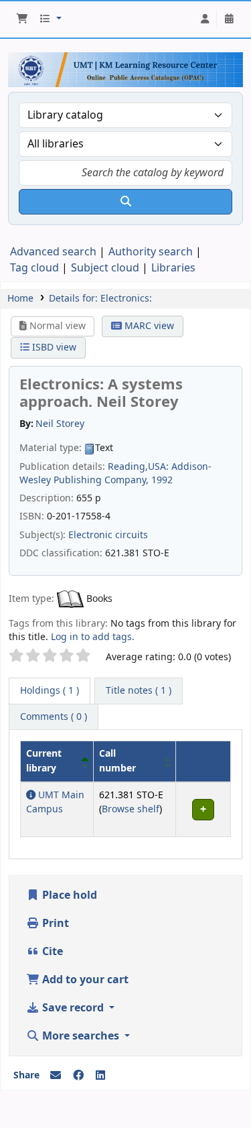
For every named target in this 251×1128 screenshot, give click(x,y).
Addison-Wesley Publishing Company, (115, 473)
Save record (72, 1008)
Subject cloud (105, 268)
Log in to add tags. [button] (93, 637)
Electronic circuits (108, 535)
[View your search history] (229, 19)
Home (20, 299)
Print (54, 924)
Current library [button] (44, 761)
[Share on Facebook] (78, 1076)
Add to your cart (84, 980)
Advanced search (53, 252)
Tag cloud (34, 268)
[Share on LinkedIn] (100, 1076)
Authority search (150, 252)
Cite (51, 952)
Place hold (68, 895)
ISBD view (52, 347)
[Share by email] (55, 1076)
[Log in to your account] (204, 19)
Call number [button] (117, 761)
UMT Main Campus (55, 802)
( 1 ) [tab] (49, 691)
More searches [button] (80, 1036)
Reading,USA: (138, 467)
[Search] (125, 201)
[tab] (138, 691)
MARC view (148, 326)
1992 (162, 480)
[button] (22, 19)
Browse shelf (130, 809)
